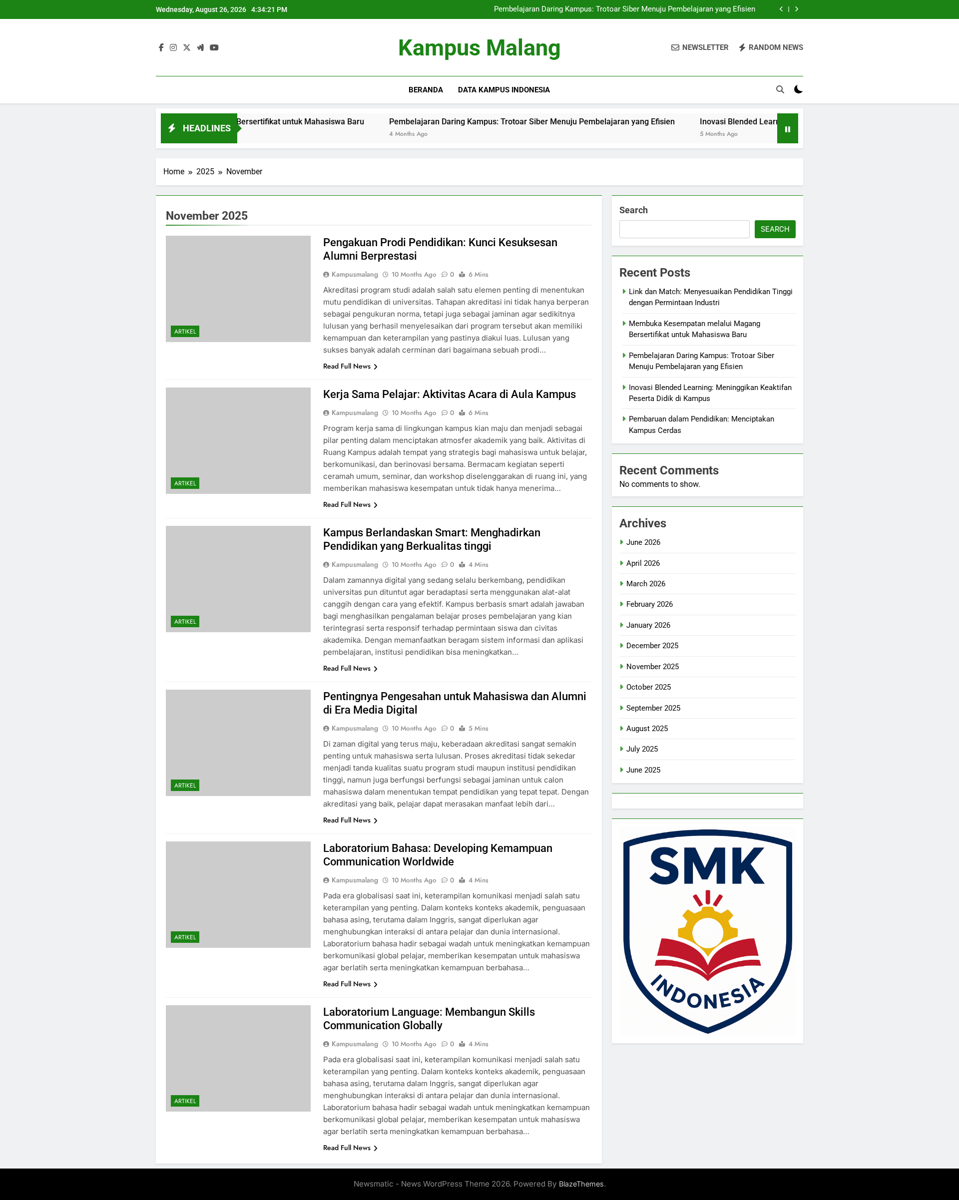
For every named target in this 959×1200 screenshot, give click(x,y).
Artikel (185, 331)
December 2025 (652, 645)
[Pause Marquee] (787, 128)
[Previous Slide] (781, 9)
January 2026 (648, 625)
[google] (200, 48)
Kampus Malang (479, 47)
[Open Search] (780, 89)
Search (633, 210)
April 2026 (643, 563)
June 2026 (643, 542)
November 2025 (652, 666)
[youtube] (214, 48)
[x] (187, 48)
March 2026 (645, 583)
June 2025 (643, 770)
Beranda (426, 89)
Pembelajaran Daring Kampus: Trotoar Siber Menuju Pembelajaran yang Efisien (624, 9)
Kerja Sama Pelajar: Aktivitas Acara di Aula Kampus (449, 394)
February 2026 (649, 604)
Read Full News (347, 366)
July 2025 (642, 749)
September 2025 (653, 708)
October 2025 (648, 687)
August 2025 (647, 728)
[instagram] (173, 48)
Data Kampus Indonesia (504, 89)
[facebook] (161, 48)
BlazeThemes (581, 1184)
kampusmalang (355, 274)
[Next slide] (796, 9)
